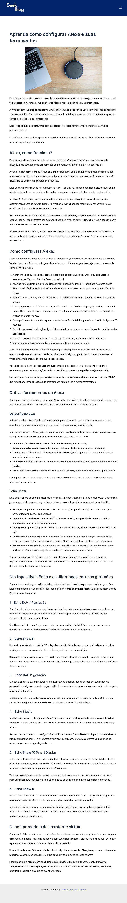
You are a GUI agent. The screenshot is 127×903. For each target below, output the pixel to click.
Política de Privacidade (74, 889)
